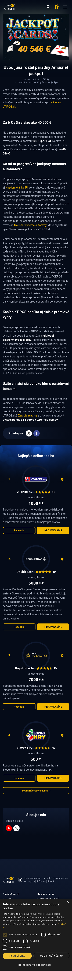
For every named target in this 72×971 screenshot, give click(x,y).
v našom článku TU (16, 187)
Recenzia (19, 530)
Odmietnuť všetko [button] (51, 955)
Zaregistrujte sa (27, 415)
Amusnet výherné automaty (30, 225)
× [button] (68, 902)
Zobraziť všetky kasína (34, 790)
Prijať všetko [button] (17, 955)
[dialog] (36, 935)
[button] (36, 965)
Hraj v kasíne (53, 530)
